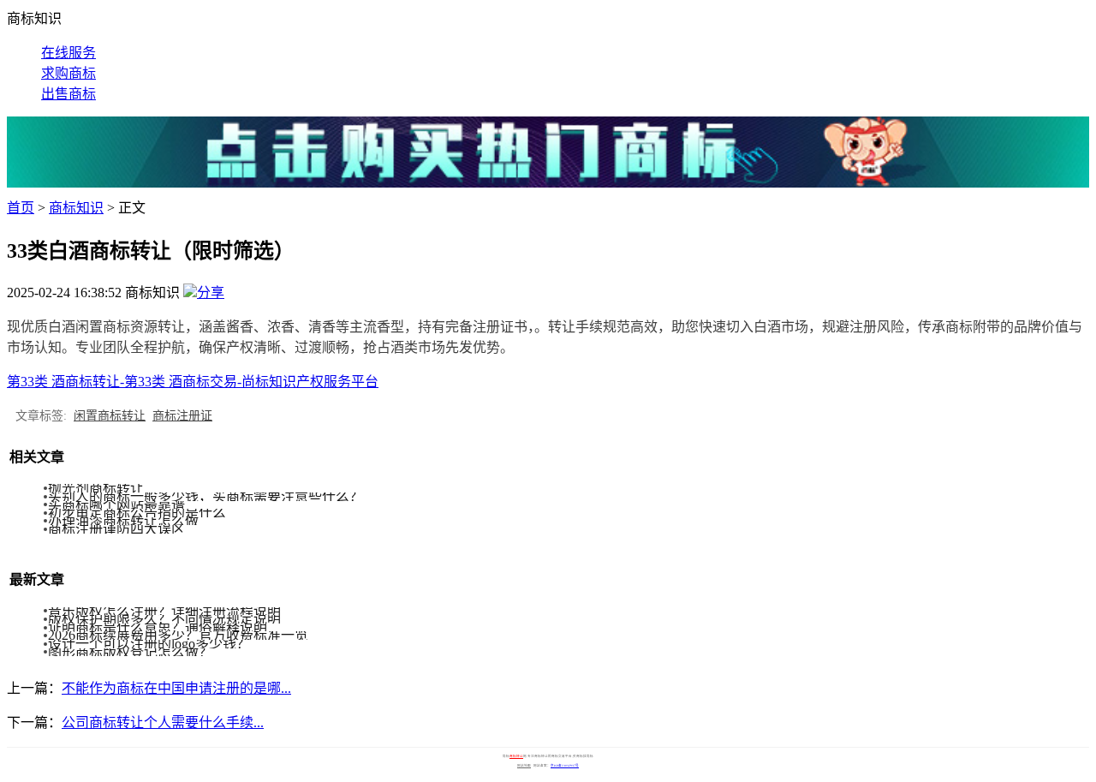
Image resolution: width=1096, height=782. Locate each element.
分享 (210, 292)
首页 (20, 207)
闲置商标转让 (110, 415)
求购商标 (68, 73)
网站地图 (524, 765)
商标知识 (76, 207)
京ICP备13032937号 (565, 765)
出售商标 (68, 94)
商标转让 (516, 756)
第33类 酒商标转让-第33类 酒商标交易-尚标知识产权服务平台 (192, 381)
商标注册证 (182, 415)
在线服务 (68, 52)
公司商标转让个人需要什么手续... (163, 722)
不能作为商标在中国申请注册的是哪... (176, 688)
